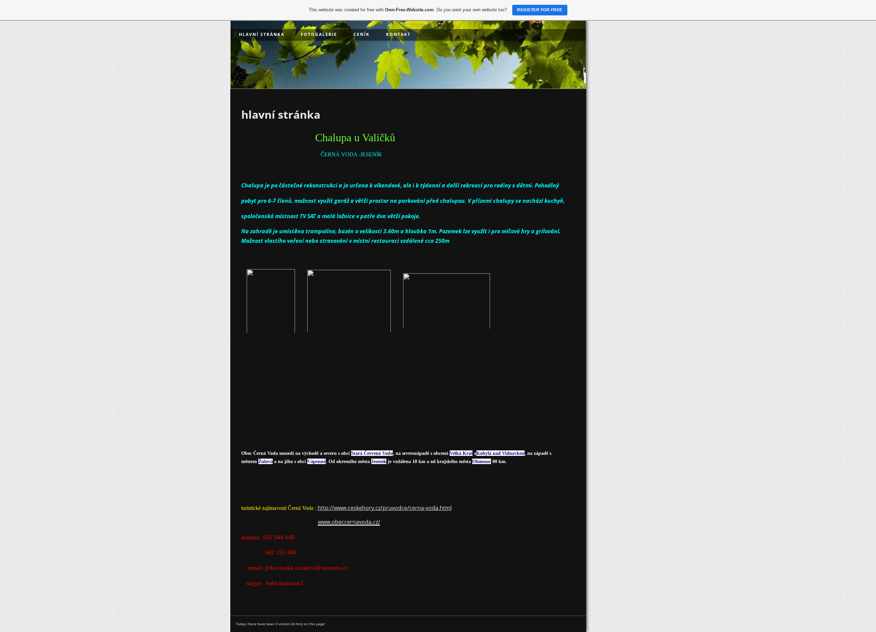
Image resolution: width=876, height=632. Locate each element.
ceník (361, 34)
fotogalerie (319, 34)
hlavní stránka (261, 34)
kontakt (398, 34)
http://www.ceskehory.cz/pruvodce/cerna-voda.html (385, 508)
